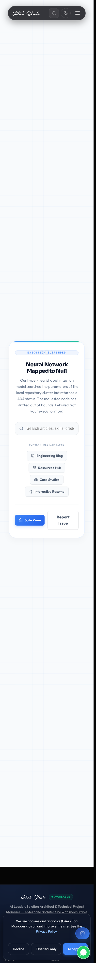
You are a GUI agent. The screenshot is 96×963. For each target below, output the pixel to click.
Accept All (75, 949)
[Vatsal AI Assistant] (82, 933)
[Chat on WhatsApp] (83, 952)
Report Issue (63, 520)
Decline (18, 949)
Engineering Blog (49, 455)
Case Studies (49, 479)
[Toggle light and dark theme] (66, 13)
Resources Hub (49, 468)
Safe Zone (33, 520)
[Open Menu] (78, 13)
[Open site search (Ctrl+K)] (54, 13)
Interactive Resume (49, 491)
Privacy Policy (46, 931)
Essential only (46, 949)
